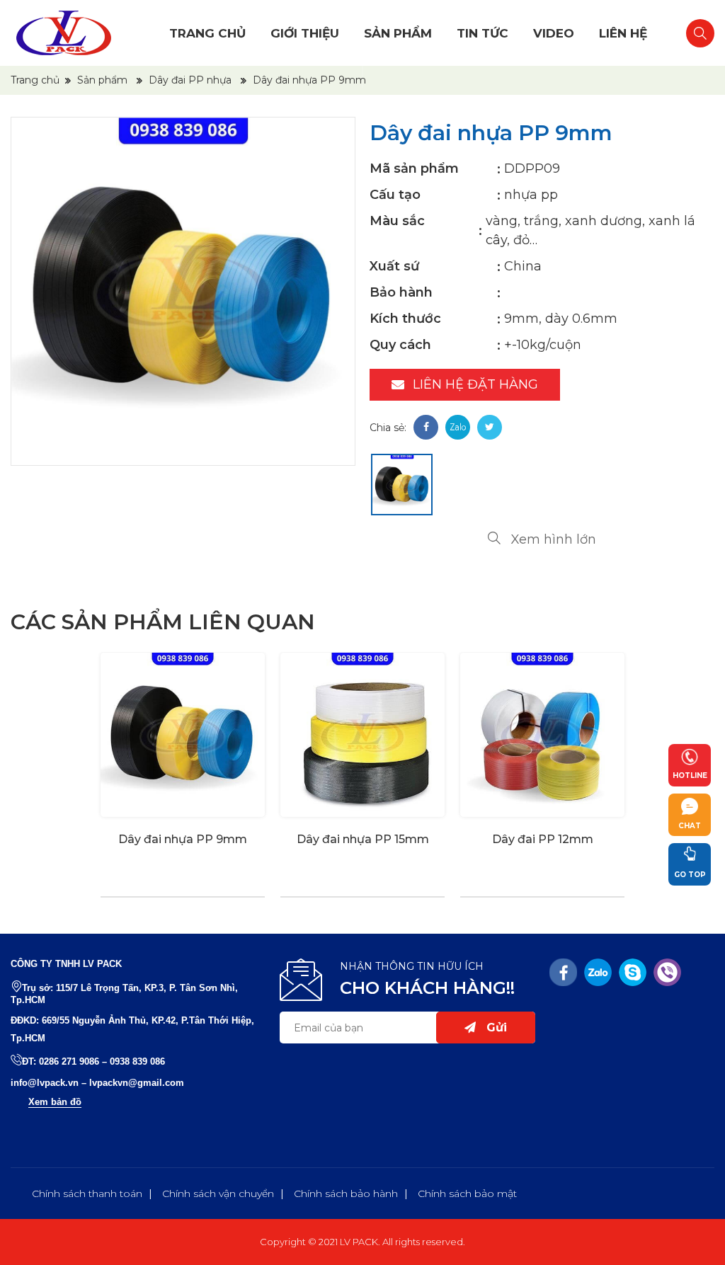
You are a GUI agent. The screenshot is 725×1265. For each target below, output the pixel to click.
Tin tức (482, 33)
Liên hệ (623, 33)
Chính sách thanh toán (87, 1193)
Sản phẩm (398, 33)
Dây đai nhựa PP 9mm (182, 839)
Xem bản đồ (54, 1102)
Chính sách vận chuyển (218, 1193)
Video (553, 33)
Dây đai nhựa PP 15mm (363, 839)
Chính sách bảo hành (346, 1193)
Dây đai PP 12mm (542, 839)
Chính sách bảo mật (467, 1193)
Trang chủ (207, 33)
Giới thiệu (304, 33)
